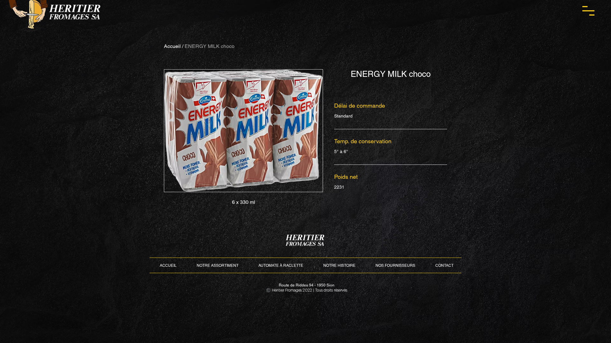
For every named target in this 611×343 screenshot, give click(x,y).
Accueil (172, 46)
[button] (588, 11)
